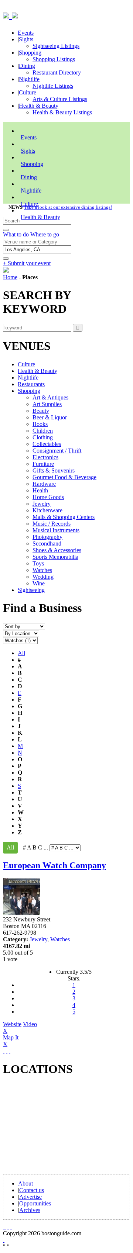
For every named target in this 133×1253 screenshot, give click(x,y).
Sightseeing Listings (56, 46)
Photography (47, 537)
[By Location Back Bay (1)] (21, 633)
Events (26, 33)
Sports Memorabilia (55, 557)
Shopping (30, 52)
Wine (39, 583)
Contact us (31, 1190)
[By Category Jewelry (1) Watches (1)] (20, 640)
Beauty (41, 411)
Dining (27, 66)
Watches (42, 570)
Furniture (43, 464)
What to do (16, 234)
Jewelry (42, 504)
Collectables (47, 444)
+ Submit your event (27, 263)
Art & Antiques (50, 397)
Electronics (45, 457)
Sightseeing (31, 590)
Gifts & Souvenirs (54, 470)
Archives (29, 1210)
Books (40, 424)
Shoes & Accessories (57, 550)
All (21, 653)
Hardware (44, 484)
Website (12, 1024)
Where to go (44, 234)
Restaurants (31, 384)
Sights (26, 39)
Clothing (43, 437)
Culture (27, 92)
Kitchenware (47, 510)
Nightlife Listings (53, 86)
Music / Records (52, 523)
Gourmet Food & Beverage (64, 477)
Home (10, 277)
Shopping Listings (54, 59)
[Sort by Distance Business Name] (24, 626)
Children (43, 431)
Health (40, 490)
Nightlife (29, 79)
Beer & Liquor (50, 417)
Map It (10, 1040)
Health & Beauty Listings (62, 112)
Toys (38, 563)
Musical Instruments (56, 530)
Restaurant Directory (57, 72)
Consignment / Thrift (57, 450)
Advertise (30, 1197)
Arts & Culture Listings (60, 99)
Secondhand (47, 543)
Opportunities (35, 1203)
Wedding (43, 577)
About (25, 1183)
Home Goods (48, 497)
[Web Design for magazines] (3, 1240)
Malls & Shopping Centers (64, 517)
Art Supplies (47, 404)
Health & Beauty (38, 106)
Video (20, 1027)
